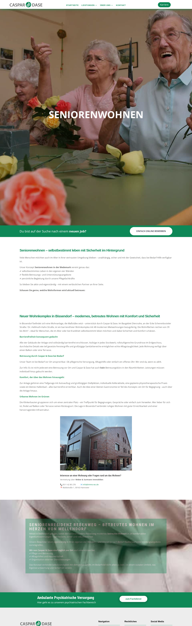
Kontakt (121, 5)
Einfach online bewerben (151, 231)
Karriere (164, 4)
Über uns (105, 5)
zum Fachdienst (133, 599)
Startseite (72, 5)
